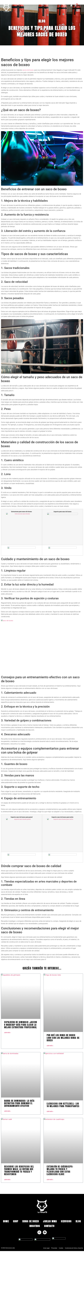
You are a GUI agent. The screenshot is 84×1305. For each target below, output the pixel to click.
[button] (78, 10)
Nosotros (35, 1226)
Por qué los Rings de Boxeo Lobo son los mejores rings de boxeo (63, 1038)
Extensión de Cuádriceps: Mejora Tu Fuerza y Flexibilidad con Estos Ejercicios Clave (60, 1170)
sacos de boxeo (28, 70)
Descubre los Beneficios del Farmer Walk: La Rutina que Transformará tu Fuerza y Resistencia (19, 1170)
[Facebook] (45, 1232)
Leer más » (7, 1032)
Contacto (49, 1226)
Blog (78, 1221)
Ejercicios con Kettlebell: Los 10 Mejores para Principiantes (63, 1105)
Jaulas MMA (50, 1221)
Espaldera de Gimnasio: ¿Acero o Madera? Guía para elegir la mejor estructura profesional (20, 1024)
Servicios (66, 1221)
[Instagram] (39, 1232)
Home (6, 1221)
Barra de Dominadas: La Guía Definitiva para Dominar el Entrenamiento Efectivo (19, 1103)
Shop (15, 1221)
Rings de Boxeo (30, 1221)
